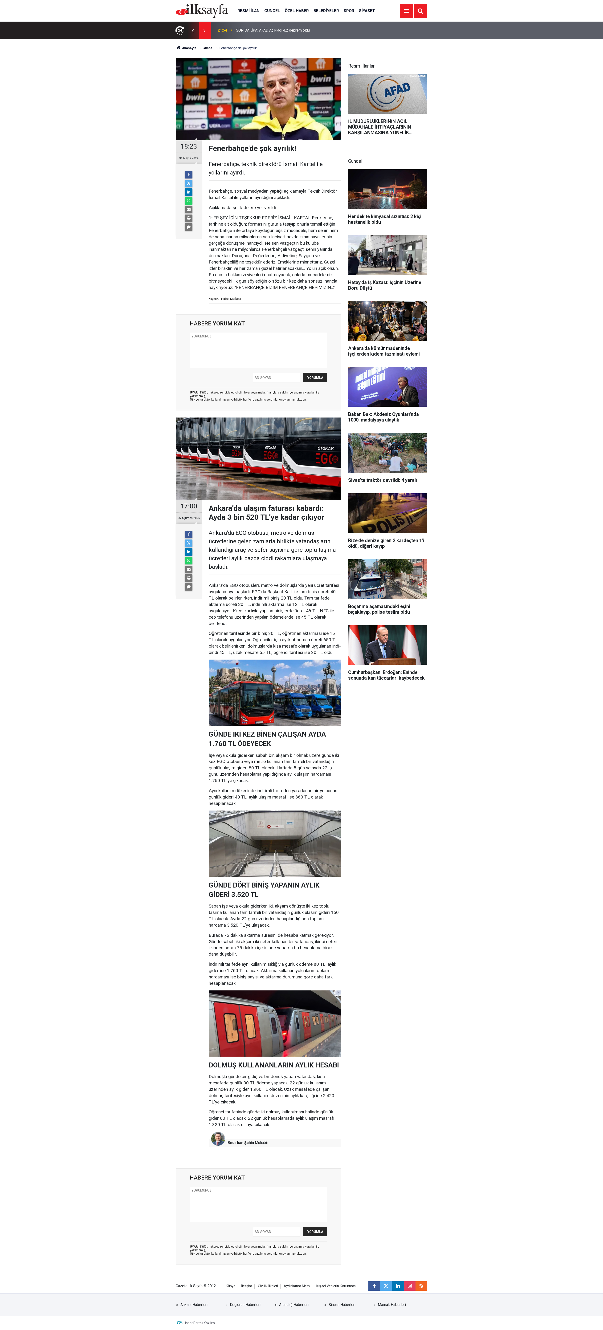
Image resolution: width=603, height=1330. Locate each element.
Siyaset (367, 10)
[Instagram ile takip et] (410, 1286)
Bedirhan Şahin (241, 1142)
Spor (349, 10)
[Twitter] (188, 183)
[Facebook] (188, 174)
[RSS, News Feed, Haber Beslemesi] (421, 1286)
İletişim (246, 1286)
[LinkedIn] (188, 192)
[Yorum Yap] (188, 227)
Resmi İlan (248, 10)
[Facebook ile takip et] (374, 1286)
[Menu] (406, 11)
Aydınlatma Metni (297, 1286)
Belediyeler (326, 10)
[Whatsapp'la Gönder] (188, 201)
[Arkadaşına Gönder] (188, 209)
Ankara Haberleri (194, 1304)
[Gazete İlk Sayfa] (202, 10)
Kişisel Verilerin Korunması (336, 1286)
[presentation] (193, 30)
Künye (230, 1286)
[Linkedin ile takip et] (398, 1286)
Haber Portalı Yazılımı (200, 1323)
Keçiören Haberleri (245, 1304)
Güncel (272, 10)
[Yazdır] (188, 218)
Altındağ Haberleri (294, 1304)
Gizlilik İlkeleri (268, 1286)
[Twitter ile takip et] (386, 1286)
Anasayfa (188, 48)
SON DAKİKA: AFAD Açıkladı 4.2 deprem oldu (273, 30)
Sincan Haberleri (342, 1304)
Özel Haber (297, 10)
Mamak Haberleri (392, 1304)
